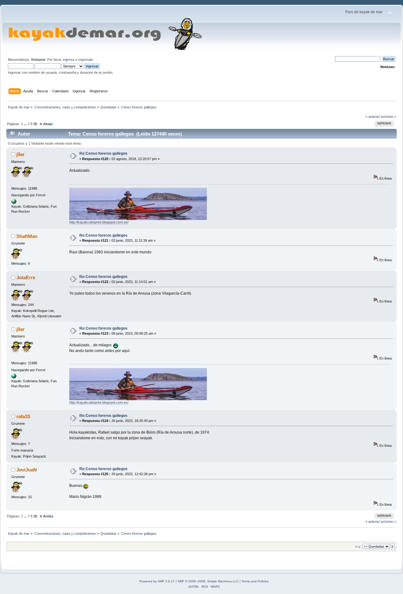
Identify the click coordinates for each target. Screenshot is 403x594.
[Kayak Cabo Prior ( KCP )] (13, 203)
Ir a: (358, 546)
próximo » (388, 116)
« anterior (373, 116)
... (26, 124)
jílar (20, 154)
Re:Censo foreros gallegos (103, 153)
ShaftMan (26, 236)
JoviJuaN (26, 469)
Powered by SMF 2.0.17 (157, 581)
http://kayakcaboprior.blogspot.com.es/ (98, 222)
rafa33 (23, 416)
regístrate (85, 59)
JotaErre (25, 277)
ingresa (68, 59)
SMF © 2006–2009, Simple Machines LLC (208, 581)
